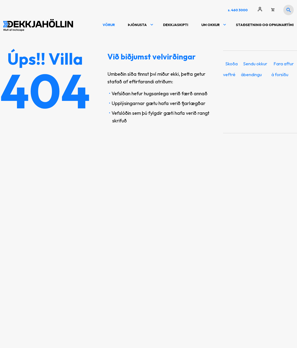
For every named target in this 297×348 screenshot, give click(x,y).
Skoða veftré (230, 69)
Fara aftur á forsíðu (282, 69)
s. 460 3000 (238, 10)
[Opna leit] (288, 10)
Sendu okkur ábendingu (254, 69)
